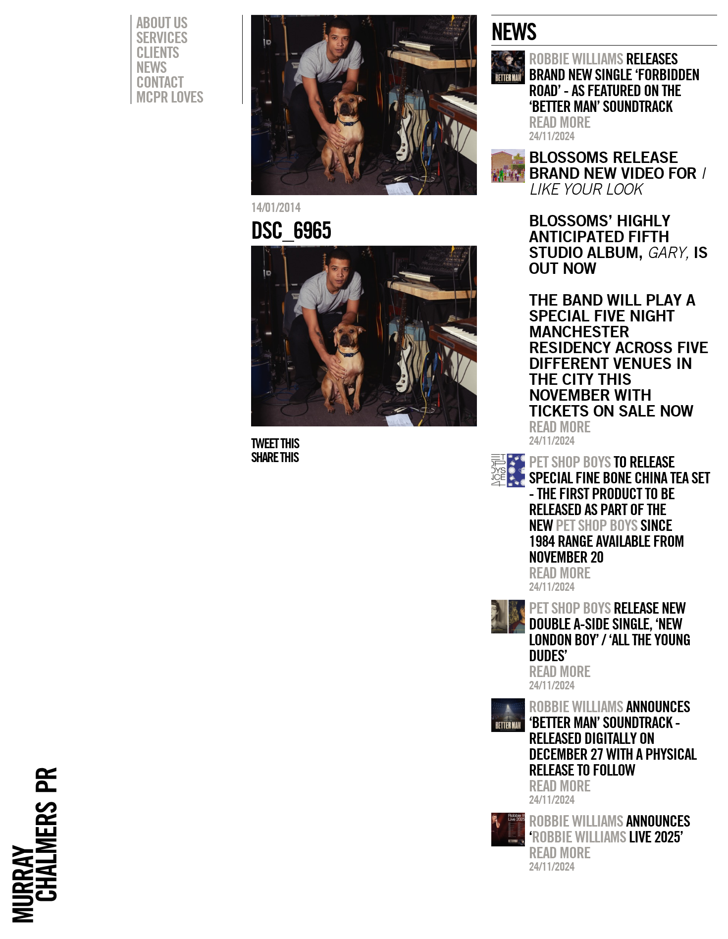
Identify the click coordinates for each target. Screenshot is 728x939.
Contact (159, 82)
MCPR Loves (169, 96)
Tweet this (275, 443)
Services (161, 37)
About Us (161, 22)
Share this (274, 457)
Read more (559, 122)
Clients (157, 52)
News (151, 67)
